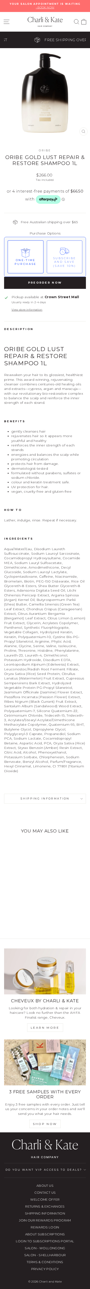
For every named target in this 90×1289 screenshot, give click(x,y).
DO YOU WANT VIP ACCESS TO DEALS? (44, 1169)
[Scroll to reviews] (45, 210)
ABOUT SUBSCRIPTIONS (45, 1234)
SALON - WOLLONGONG (45, 1248)
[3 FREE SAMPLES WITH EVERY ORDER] (45, 1062)
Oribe (45, 150)
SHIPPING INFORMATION (45, 1213)
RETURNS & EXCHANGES (45, 1206)
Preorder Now (45, 282)
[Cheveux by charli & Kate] (45, 971)
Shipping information (44, 798)
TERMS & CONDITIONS (45, 1262)
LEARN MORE (45, 1027)
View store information (27, 309)
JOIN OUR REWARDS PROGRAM (45, 1220)
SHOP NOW (45, 1124)
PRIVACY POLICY (45, 1269)
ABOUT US (45, 1185)
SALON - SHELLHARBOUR (45, 1255)
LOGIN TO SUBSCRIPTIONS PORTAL (45, 1241)
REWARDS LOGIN (45, 1227)
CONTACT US (45, 1192)
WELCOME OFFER (45, 1199)
